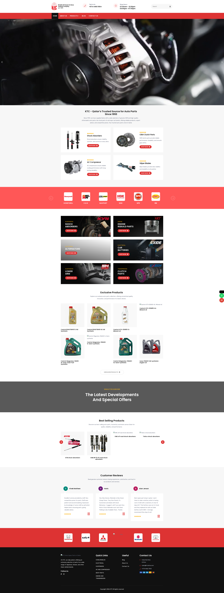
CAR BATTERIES (123, 249)
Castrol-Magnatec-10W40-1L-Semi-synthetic (96, 343)
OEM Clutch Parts (147, 134)
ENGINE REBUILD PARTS (125, 225)
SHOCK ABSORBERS (71, 225)
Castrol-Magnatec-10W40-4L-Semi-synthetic (122, 362)
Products (74, 16)
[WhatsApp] (221, 295)
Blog (84, 16)
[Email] (221, 300)
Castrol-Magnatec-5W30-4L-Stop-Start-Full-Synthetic (70, 362)
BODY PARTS (100, 573)
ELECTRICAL (100, 563)
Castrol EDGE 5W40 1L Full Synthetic (69, 330)
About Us (63, 16)
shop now (92, 145)
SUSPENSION (100, 566)
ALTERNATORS (72, 248)
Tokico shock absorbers (125, 436)
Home (55, 16)
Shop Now (70, 231)
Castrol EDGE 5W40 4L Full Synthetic (96, 330)
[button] (2, 62)
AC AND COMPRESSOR (103, 569)
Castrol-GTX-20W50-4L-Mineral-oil (148, 309)
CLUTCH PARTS (122, 272)
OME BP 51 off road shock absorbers (72, 458)
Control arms (151, 458)
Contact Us (93, 16)
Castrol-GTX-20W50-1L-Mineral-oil (121, 330)
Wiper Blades (145, 163)
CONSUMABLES (100, 560)
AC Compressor (94, 162)
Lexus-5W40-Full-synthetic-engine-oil (149, 362)
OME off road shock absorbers (98, 436)
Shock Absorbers (94, 135)
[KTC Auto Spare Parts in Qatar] (63, 6)
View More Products (111, 372)
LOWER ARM (69, 272)
